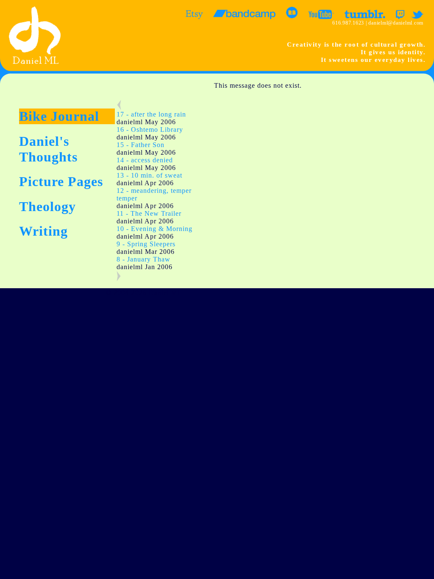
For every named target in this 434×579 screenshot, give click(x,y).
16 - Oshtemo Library (150, 129)
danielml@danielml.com (395, 23)
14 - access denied (145, 160)
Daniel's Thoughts (48, 149)
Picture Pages (61, 181)
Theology (47, 206)
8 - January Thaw (143, 259)
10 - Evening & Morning (154, 228)
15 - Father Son (140, 144)
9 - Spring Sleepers (146, 244)
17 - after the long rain (151, 114)
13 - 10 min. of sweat (149, 175)
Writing (43, 231)
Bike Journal (59, 116)
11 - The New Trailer (149, 213)
